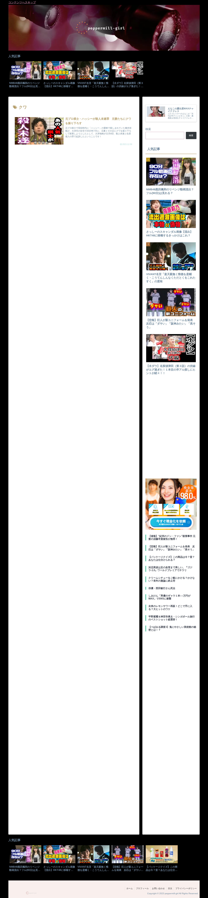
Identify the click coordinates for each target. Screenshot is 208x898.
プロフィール (142, 888)
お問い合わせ (158, 888)
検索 (148, 129)
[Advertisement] (74, 177)
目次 (170, 888)
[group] (25, 75)
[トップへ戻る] (203, 893)
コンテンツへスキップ (22, 2)
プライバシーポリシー (186, 888)
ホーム (129, 888)
